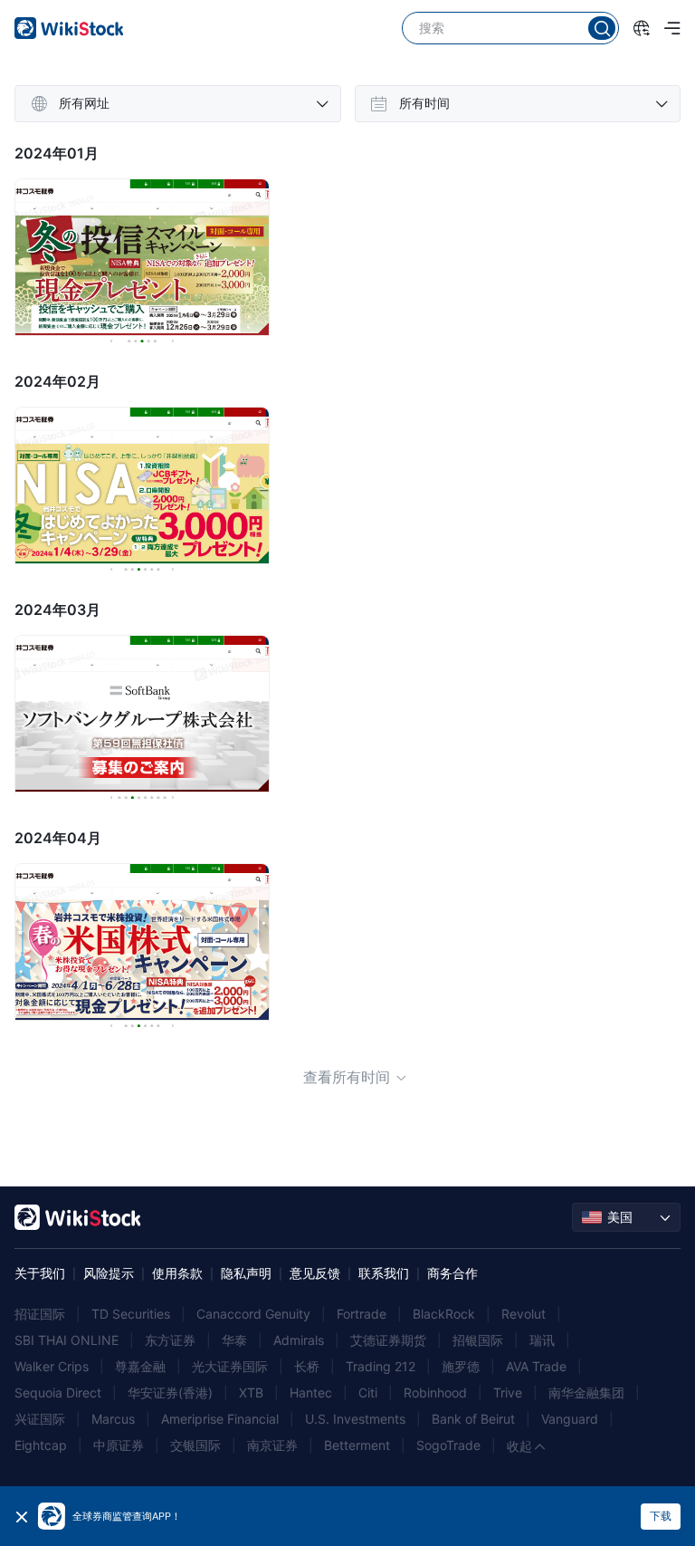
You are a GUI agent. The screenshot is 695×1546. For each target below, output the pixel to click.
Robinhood (435, 1392)
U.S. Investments (355, 1418)
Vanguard (569, 1418)
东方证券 (170, 1340)
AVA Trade (536, 1366)
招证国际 (39, 1313)
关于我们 (39, 1273)
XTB (251, 1392)
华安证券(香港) (170, 1392)
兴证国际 (39, 1418)
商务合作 (452, 1273)
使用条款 (177, 1273)
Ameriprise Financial (220, 1418)
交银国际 (195, 1445)
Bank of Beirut (473, 1418)
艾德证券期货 (388, 1340)
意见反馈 (315, 1273)
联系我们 (383, 1273)
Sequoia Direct (57, 1392)
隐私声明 (246, 1273)
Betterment (357, 1445)
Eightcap (40, 1445)
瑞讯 (542, 1340)
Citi (367, 1392)
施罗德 (461, 1366)
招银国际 (477, 1340)
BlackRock (444, 1313)
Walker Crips (51, 1366)
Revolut (523, 1313)
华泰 (234, 1340)
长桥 (306, 1366)
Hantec (311, 1392)
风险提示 (108, 1273)
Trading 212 (380, 1366)
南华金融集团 (586, 1392)
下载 (660, 1515)
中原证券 (118, 1445)
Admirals (298, 1340)
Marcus (113, 1418)
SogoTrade (448, 1445)
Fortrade (361, 1313)
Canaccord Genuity (253, 1313)
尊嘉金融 (140, 1366)
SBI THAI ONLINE (66, 1340)
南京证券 (272, 1445)
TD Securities (130, 1313)
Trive (507, 1392)
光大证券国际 (230, 1366)
